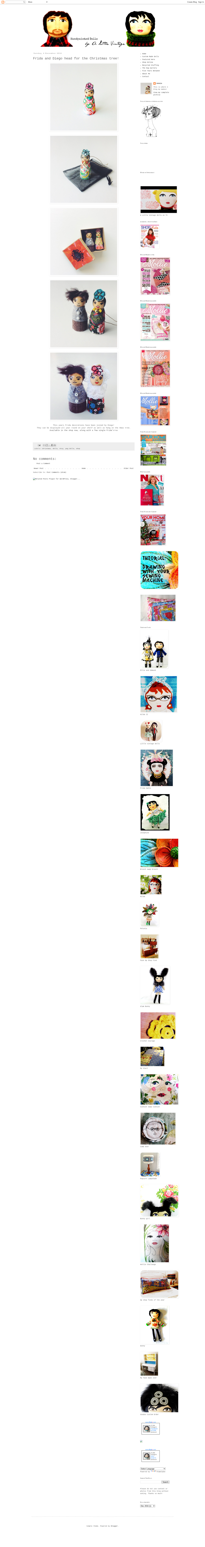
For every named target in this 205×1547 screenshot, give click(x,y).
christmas (46, 448)
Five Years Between (151, 71)
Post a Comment (43, 464)
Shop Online (147, 62)
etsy (61, 448)
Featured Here (148, 60)
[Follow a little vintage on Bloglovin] (151, 137)
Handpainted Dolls (154, 1429)
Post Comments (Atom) (56, 472)
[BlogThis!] (46, 445)
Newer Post (39, 468)
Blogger (114, 1526)
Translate (160, 1472)
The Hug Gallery (149, 68)
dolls (55, 448)
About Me (146, 74)
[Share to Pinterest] (54, 445)
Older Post (129, 468)
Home (84, 468)
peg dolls (69, 448)
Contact (145, 77)
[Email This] (44, 445)
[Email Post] (39, 445)
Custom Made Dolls (150, 57)
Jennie (159, 83)
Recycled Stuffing (150, 65)
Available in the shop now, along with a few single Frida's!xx (84, 430)
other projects (153, 1457)
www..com (150, 1422)
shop (78, 448)
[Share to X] (49, 445)
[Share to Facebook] (52, 445)
